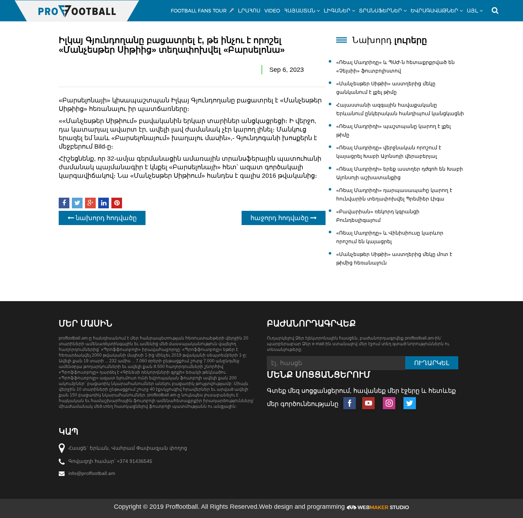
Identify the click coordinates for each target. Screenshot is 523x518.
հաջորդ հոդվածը (280, 217)
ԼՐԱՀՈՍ (249, 10)
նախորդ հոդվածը (105, 217)
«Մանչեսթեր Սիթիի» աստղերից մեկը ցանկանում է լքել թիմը (385, 88)
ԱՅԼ (472, 10)
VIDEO (272, 10)
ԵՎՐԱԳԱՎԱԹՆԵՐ (434, 10)
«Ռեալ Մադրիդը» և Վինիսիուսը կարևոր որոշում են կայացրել (389, 237)
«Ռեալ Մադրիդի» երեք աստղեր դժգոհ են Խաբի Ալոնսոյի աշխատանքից (399, 173)
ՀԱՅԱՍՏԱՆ (299, 10)
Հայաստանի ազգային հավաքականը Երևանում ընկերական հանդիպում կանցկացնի (400, 109)
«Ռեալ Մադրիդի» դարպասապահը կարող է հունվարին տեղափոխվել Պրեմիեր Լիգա (394, 194)
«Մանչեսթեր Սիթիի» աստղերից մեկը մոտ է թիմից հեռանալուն (394, 258)
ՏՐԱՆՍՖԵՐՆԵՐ (380, 10)
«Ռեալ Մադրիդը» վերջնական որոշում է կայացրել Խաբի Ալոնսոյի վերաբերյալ (388, 152)
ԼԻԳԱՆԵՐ (337, 10)
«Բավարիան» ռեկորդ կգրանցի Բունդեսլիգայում (377, 216)
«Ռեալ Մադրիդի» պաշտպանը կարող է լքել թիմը (393, 130)
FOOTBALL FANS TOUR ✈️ (202, 10)
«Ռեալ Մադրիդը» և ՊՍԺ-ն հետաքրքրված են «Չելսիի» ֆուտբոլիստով (395, 66)
